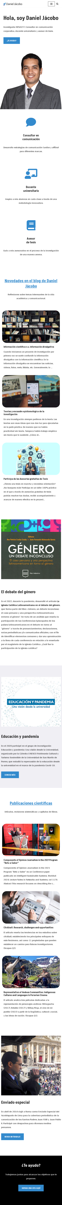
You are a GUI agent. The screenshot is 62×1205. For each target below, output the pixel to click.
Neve (15, 1202)
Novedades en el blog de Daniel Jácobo (31, 283)
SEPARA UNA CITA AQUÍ (31, 1188)
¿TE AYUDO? (11, 40)
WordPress (44, 1202)
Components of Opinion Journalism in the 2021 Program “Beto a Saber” (31, 862)
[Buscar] (57, 4)
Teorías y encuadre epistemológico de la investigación (24, 413)
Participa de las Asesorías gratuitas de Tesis (26, 479)
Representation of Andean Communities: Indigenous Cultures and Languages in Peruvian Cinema (29, 994)
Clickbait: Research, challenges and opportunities (28, 927)
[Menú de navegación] (51, 3)
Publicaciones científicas (31, 803)
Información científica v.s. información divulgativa (29, 346)
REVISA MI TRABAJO (12, 1137)
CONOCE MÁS (10, 775)
